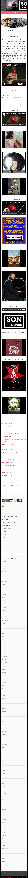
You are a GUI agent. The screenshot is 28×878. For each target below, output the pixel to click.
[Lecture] (3, 124)
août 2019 (4, 819)
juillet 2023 (4, 672)
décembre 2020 (5, 770)
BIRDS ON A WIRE (14, 171)
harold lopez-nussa (16, 97)
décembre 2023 (5, 656)
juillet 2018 (4, 861)
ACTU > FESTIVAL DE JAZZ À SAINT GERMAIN (10, 433)
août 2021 (4, 747)
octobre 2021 (4, 741)
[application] (14, 119)
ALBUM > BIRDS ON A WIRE (7, 472)
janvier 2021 (4, 767)
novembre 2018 (5, 848)
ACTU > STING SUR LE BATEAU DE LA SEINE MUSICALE (12, 456)
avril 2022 (4, 721)
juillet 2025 (4, 597)
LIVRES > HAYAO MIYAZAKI (7, 469)
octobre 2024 (4, 623)
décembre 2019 (5, 806)
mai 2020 (3, 790)
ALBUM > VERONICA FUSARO (7, 430)
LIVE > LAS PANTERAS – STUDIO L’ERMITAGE (10, 485)
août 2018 (4, 858)
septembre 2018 (5, 855)
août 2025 (4, 594)
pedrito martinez (9, 98)
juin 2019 (3, 825)
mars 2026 (4, 574)
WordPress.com (16, 874)
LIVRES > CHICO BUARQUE (7, 426)
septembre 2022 (5, 705)
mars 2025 (4, 610)
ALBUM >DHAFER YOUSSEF (7, 475)
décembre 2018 (5, 845)
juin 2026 (3, 565)
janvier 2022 (4, 731)
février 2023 (4, 688)
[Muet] (22, 124)
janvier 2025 (4, 613)
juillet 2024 (4, 633)
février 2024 (4, 649)
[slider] (23, 309)
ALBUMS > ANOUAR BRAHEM (7, 478)
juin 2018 (3, 864)
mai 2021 (3, 757)
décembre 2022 (5, 695)
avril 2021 (4, 760)
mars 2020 (4, 796)
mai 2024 (3, 640)
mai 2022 (3, 718)
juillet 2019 (4, 822)
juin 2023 (3, 675)
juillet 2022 (4, 711)
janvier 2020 (4, 803)
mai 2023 (3, 679)
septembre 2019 (5, 816)
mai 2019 (3, 829)
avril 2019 (4, 832)
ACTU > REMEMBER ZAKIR (7, 462)
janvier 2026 (4, 581)
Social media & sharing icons (7, 877)
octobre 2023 (4, 662)
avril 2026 (4, 571)
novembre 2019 (5, 809)
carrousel (6, 97)
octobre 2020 (4, 773)
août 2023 (4, 669)
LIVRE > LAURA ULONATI (6, 482)
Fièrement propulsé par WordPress (12, 872)
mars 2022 (4, 724)
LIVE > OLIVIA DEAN (5, 420)
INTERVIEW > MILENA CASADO (7, 423)
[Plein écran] (24, 124)
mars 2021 (4, 763)
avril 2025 (4, 607)
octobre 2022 (4, 701)
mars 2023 (4, 685)
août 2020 (4, 780)
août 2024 (4, 630)
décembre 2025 (5, 584)
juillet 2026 (4, 561)
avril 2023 (4, 682)
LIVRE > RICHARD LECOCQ (7, 436)
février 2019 (4, 838)
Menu (15, 12)
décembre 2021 (5, 734)
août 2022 (4, 708)
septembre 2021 (5, 744)
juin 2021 (3, 754)
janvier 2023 (4, 692)
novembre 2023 (5, 659)
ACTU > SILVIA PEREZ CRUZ (6, 104)
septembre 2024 (5, 626)
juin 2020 (3, 786)
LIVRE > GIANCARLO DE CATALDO (8, 459)
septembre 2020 (5, 776)
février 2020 (4, 799)
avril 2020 (4, 793)
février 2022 (4, 728)
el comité (10, 97)
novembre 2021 (5, 737)
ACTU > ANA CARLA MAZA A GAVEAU (8, 444)
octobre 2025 (4, 591)
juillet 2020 (4, 783)
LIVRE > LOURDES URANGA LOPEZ (8, 465)
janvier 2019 (4, 842)
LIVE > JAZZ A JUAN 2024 (20, 104)
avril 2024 (4, 643)
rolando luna (14, 98)
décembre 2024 (5, 617)
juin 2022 (3, 714)
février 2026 (4, 578)
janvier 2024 (4, 653)
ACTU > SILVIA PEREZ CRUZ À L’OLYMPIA (9, 452)
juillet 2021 (4, 750)
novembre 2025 (5, 587)
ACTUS (8, 95)
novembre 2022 (5, 698)
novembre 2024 (5, 620)
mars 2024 (4, 646)
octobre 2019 (4, 812)
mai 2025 (3, 604)
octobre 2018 (4, 851)
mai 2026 (3, 568)
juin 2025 (3, 600)
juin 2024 (3, 636)
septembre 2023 (5, 666)
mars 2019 (4, 835)
